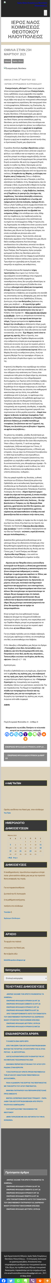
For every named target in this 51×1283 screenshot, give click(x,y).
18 (41, 848)
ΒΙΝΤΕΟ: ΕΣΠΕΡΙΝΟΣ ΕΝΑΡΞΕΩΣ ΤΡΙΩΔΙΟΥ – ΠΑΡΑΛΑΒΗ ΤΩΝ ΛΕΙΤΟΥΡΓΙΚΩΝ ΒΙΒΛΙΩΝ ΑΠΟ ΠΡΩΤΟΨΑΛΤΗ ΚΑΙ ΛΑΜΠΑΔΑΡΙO (25, 1101)
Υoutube (7, 912)
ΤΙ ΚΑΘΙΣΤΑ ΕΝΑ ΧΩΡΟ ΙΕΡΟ (17, 1041)
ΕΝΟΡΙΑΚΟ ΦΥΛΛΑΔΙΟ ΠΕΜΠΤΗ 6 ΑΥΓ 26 (23, 1010)
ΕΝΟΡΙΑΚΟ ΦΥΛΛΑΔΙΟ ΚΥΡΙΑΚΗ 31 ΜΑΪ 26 (23, 1026)
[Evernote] (35, 734)
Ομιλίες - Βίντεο (18, 61)
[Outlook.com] (21, 734)
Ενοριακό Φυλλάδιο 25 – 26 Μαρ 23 (23, 722)
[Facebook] (7, 734)
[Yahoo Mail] (25, 734)
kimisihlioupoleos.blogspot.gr (14, 960)
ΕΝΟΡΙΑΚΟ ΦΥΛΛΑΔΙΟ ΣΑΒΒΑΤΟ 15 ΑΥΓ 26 (23, 1004)
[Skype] (16, 734)
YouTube (7, 813)
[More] (25, 739)
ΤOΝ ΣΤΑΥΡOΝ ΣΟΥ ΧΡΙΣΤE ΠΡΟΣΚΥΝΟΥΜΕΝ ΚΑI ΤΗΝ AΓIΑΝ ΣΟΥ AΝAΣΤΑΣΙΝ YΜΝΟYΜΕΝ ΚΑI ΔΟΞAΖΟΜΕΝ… (24, 1075)
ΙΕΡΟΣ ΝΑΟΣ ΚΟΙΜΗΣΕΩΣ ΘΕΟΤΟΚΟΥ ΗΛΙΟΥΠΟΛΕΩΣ (25, 29)
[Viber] (39, 734)
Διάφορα (7, 61)
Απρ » (15, 858)
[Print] (44, 734)
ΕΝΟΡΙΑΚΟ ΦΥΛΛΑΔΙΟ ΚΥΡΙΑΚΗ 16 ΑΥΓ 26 (23, 1001)
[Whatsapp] (30, 734)
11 (41, 845)
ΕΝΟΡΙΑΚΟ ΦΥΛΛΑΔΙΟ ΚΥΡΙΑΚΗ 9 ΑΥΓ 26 (23, 1007)
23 (30, 851)
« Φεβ (10, 858)
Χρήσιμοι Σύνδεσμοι (12, 918)
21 (20, 851)
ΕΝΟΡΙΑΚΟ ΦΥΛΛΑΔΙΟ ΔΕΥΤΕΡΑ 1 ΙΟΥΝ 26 (23, 1023)
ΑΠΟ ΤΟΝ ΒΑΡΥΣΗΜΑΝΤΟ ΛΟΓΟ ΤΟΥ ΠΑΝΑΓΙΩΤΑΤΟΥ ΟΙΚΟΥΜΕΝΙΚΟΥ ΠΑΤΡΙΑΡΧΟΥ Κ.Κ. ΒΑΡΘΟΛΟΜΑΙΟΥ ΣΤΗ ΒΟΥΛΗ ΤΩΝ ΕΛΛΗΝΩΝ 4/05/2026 (25, 1017)
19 (10, 851)
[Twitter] (11, 734)
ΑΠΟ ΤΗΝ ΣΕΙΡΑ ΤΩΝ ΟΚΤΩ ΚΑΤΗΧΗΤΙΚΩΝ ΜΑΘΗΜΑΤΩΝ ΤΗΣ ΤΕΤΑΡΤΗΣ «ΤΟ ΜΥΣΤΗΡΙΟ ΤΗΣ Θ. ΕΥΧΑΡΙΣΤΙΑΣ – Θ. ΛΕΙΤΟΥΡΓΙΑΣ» (25, 1049)
